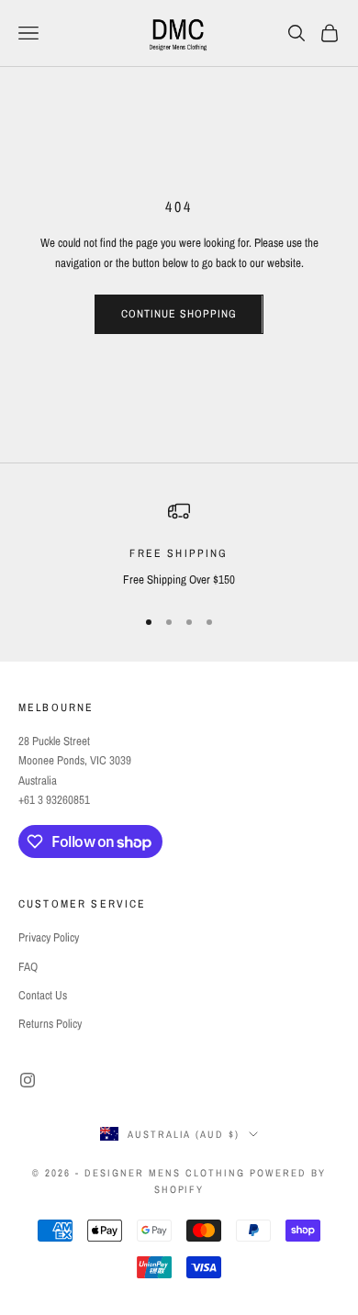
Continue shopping (178, 313)
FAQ (28, 967)
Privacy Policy (48, 937)
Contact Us (42, 995)
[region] (179, 545)
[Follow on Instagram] (27, 1080)
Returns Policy (50, 1023)
